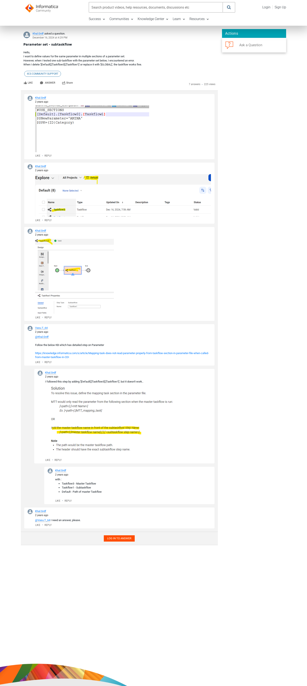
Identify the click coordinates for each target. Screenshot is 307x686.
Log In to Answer (119, 538)
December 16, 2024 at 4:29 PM (50, 37)
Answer (50, 82)
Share (69, 82)
